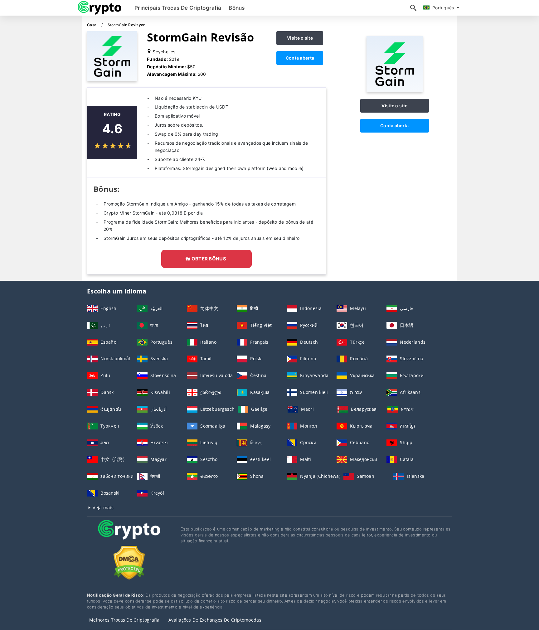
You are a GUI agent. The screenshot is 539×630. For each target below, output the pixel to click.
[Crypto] (129, 535)
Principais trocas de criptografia (177, 8)
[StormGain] (395, 90)
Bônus (237, 8)
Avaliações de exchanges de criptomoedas (214, 620)
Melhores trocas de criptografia (124, 620)
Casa (92, 24)
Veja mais (102, 508)
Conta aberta (300, 58)
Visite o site (300, 38)
